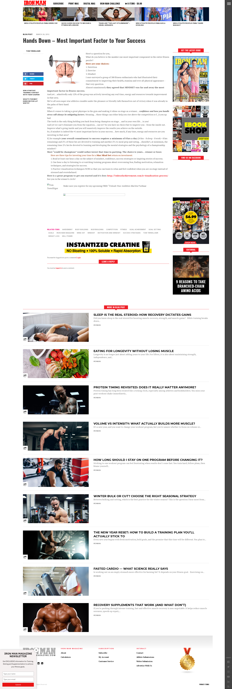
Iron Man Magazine (65, 233)
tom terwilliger (150, 233)
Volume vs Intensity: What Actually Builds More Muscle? (144, 423)
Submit (18, 685)
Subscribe (58, 3)
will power (67, 236)
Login (78, 258)
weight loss (53, 236)
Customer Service (106, 661)
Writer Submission (144, 661)
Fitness (123, 229)
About (63, 653)
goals (51, 233)
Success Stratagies (132, 233)
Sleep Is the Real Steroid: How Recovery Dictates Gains (142, 314)
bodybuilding (97, 229)
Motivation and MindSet (109, 233)
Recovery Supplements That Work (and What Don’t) (140, 605)
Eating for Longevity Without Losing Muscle (134, 351)
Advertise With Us (144, 666)
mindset (91, 233)
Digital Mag (89, 3)
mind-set (81, 233)
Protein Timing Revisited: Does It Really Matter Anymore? (145, 387)
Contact (139, 653)
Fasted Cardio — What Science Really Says (131, 568)
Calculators (66, 657)
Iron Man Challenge (110, 3)
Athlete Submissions (145, 657)
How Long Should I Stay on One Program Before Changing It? (148, 460)
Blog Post (28, 34)
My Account (104, 657)
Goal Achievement (138, 229)
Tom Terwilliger (33, 51)
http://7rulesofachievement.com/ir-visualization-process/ (137, 175)
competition (112, 229)
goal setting (155, 229)
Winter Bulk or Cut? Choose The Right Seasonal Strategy (145, 496)
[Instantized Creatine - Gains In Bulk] (108, 252)
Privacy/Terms (204, 684)
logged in (59, 268)
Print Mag (73, 3)
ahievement (67, 229)
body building (81, 229)
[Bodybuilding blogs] (187, 673)
